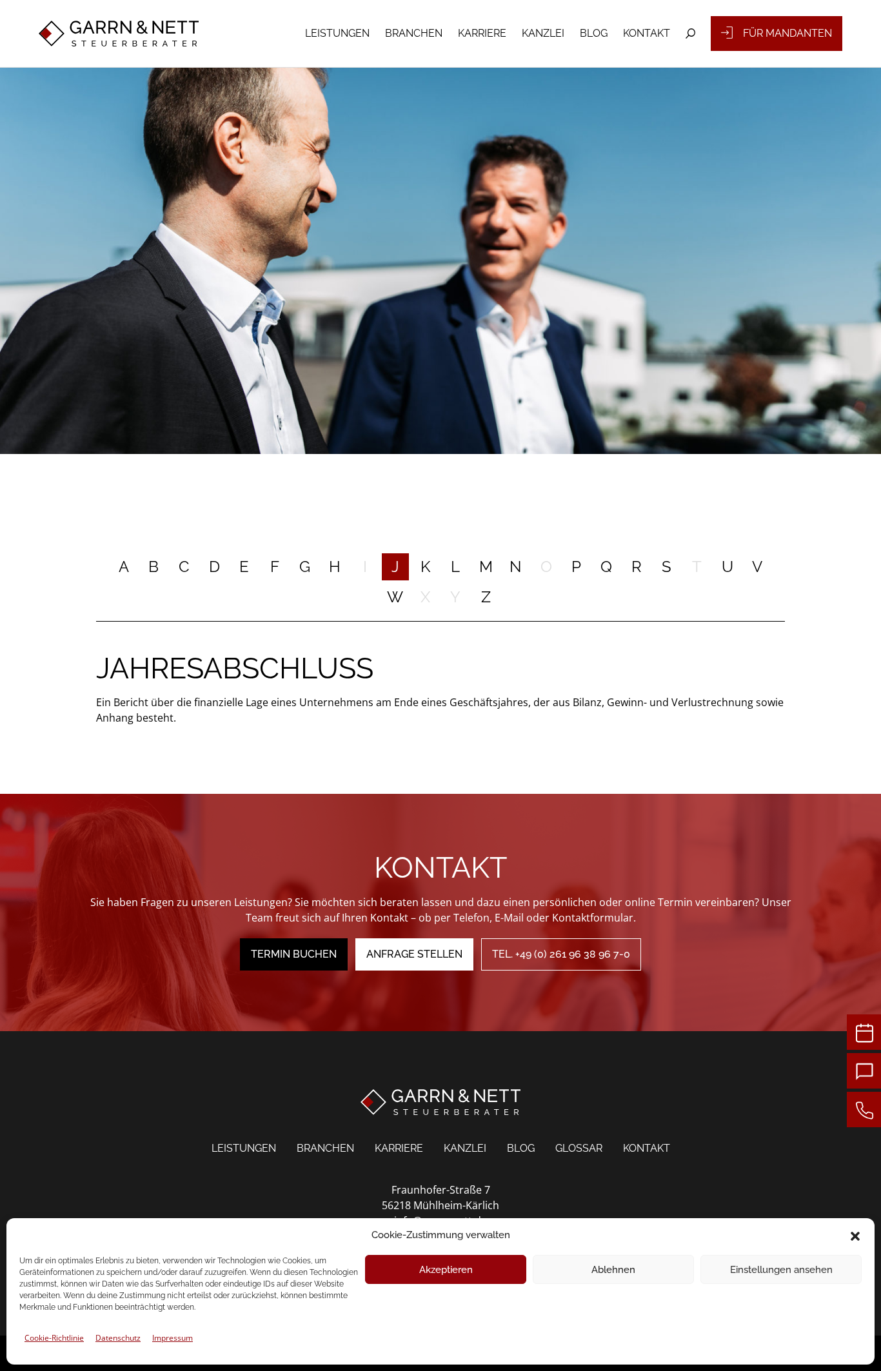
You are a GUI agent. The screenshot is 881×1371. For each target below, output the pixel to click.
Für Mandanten (787, 33)
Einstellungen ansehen (781, 1270)
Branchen (413, 33)
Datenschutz (118, 1337)
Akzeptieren (446, 1270)
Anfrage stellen (414, 954)
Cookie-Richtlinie (54, 1337)
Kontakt (646, 33)
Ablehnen (613, 1270)
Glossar (578, 1148)
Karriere (482, 33)
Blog (594, 33)
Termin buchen (294, 954)
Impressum (172, 1337)
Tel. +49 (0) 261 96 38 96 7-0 (561, 954)
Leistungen (337, 33)
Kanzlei (543, 33)
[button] (855, 1234)
